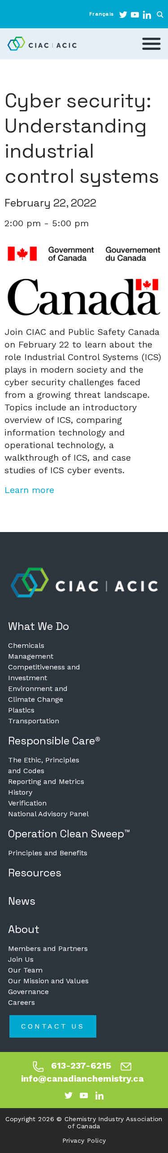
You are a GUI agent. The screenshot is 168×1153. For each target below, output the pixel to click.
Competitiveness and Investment (44, 672)
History (20, 792)
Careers (21, 1002)
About (23, 929)
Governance (28, 991)
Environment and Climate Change (38, 694)
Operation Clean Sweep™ (69, 834)
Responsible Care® (54, 741)
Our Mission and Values (48, 981)
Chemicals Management (30, 650)
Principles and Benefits (47, 853)
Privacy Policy (84, 1140)
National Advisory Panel (48, 814)
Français (101, 14)
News (21, 901)
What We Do (38, 626)
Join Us (21, 959)
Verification (27, 803)
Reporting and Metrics (46, 781)
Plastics (21, 710)
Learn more (29, 489)
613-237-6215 (81, 1065)
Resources (34, 873)
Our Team (25, 970)
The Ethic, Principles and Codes (43, 765)
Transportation (33, 721)
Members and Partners (48, 948)
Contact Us (53, 1026)
